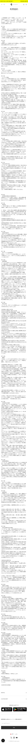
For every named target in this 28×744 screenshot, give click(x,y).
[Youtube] (17, 737)
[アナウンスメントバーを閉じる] (27, 1)
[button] (1, 4)
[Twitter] (11, 737)
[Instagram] (14, 737)
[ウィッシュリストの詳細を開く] (3, 740)
